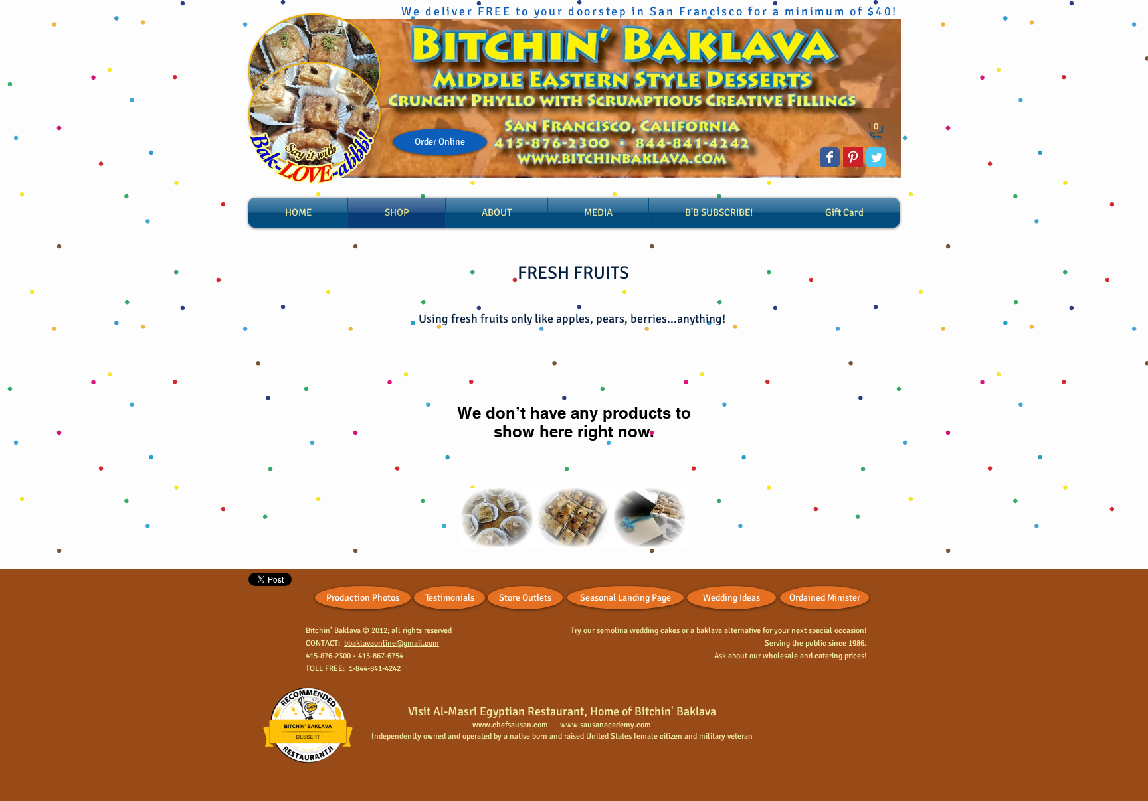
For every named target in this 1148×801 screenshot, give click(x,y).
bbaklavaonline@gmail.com (391, 643)
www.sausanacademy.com (605, 725)
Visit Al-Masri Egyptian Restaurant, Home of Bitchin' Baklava (562, 711)
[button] (876, 131)
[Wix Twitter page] (876, 157)
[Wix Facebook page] (830, 157)
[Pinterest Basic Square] (853, 157)
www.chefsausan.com (510, 725)
